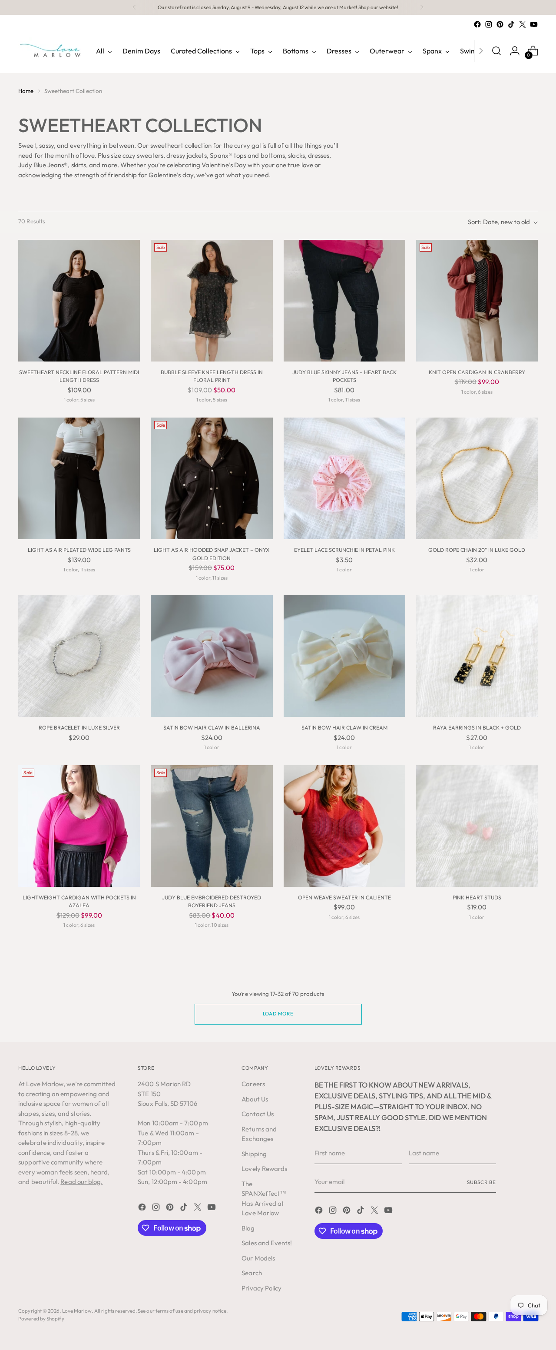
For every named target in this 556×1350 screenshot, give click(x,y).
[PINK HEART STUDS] (477, 826)
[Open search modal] (496, 51)
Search (251, 1273)
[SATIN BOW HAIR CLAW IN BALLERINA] (211, 656)
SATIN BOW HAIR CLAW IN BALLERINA (211, 727)
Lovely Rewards (264, 1168)
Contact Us (258, 1114)
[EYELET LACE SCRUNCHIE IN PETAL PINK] (344, 478)
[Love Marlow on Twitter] (522, 24)
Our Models (258, 1258)
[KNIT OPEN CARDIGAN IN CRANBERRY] (477, 301)
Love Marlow (77, 1310)
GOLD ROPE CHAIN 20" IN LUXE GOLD (476, 550)
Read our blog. (81, 1182)
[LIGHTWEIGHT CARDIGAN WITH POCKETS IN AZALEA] (79, 826)
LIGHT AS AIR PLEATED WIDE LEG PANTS (79, 550)
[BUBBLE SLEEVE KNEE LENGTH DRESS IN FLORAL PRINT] (211, 301)
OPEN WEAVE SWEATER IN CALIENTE (344, 897)
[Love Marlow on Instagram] (489, 24)
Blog (248, 1228)
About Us (255, 1099)
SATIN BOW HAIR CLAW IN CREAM (344, 727)
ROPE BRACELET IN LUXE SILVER (79, 727)
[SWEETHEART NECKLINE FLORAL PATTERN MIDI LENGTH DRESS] (79, 301)
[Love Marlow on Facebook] (477, 24)
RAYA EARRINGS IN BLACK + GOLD (477, 727)
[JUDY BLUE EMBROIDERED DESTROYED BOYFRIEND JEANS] (211, 826)
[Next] (421, 7)
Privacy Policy (261, 1288)
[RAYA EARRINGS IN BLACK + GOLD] (477, 656)
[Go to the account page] (514, 51)
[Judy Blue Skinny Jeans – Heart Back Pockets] (344, 301)
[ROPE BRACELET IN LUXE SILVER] (79, 656)
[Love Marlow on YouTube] (534, 24)
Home (25, 90)
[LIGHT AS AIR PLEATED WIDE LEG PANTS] (79, 478)
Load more (278, 1013)
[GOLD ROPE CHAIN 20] (477, 478)
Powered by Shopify (41, 1318)
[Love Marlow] (50, 50)
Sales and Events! (267, 1243)
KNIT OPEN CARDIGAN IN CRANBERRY (477, 372)
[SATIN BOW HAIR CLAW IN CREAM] (344, 656)
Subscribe (481, 1182)
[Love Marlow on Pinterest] (500, 24)
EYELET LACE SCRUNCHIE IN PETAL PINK (344, 550)
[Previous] (134, 7)
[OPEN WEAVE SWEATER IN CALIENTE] (344, 826)
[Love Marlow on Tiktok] (511, 24)
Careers (253, 1084)
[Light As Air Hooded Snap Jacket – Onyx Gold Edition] (211, 478)
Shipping (254, 1154)
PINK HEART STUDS (477, 897)
